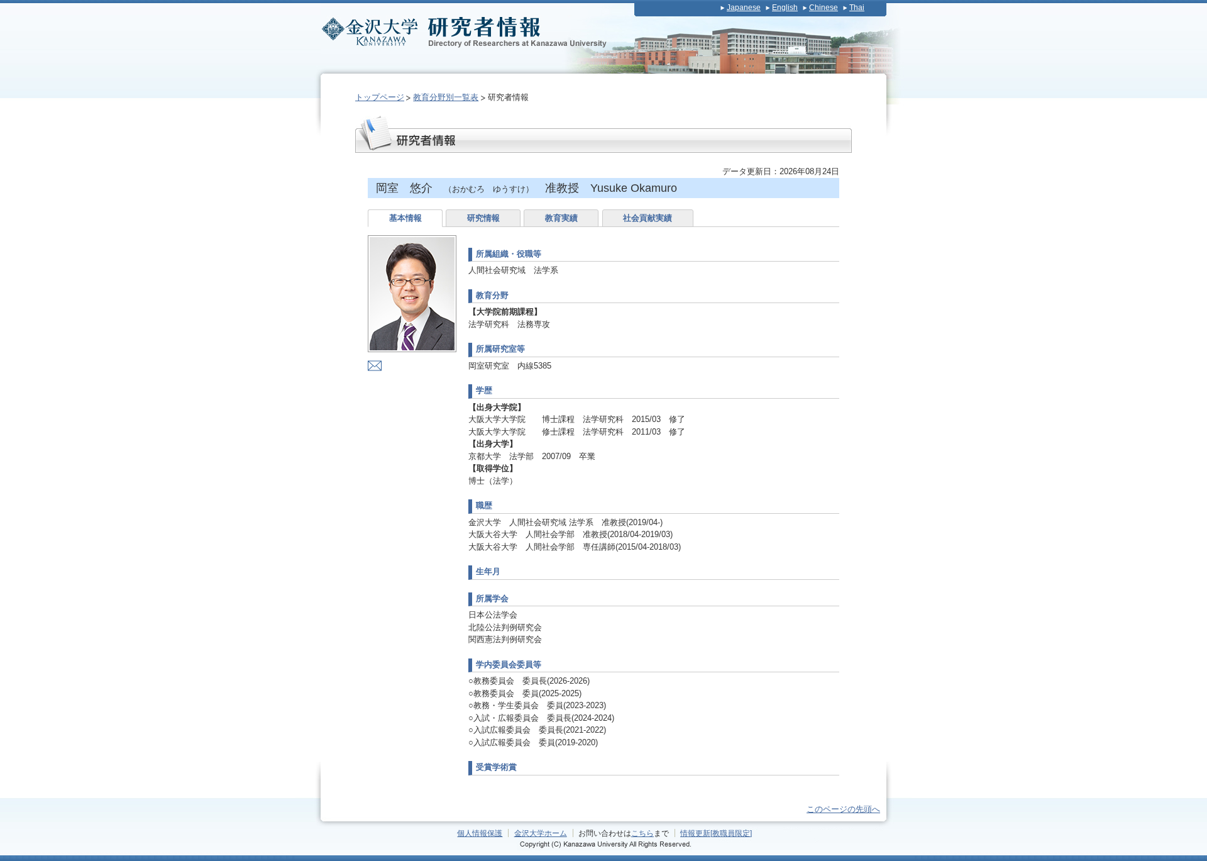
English (785, 7)
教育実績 (561, 218)
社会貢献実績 (647, 218)
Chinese (823, 7)
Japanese (744, 7)
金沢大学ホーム (540, 833)
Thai (856, 7)
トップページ (379, 97)
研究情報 (483, 218)
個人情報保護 (479, 833)
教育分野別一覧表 (445, 97)
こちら (642, 833)
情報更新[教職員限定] (716, 833)
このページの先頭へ (843, 809)
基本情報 (405, 218)
